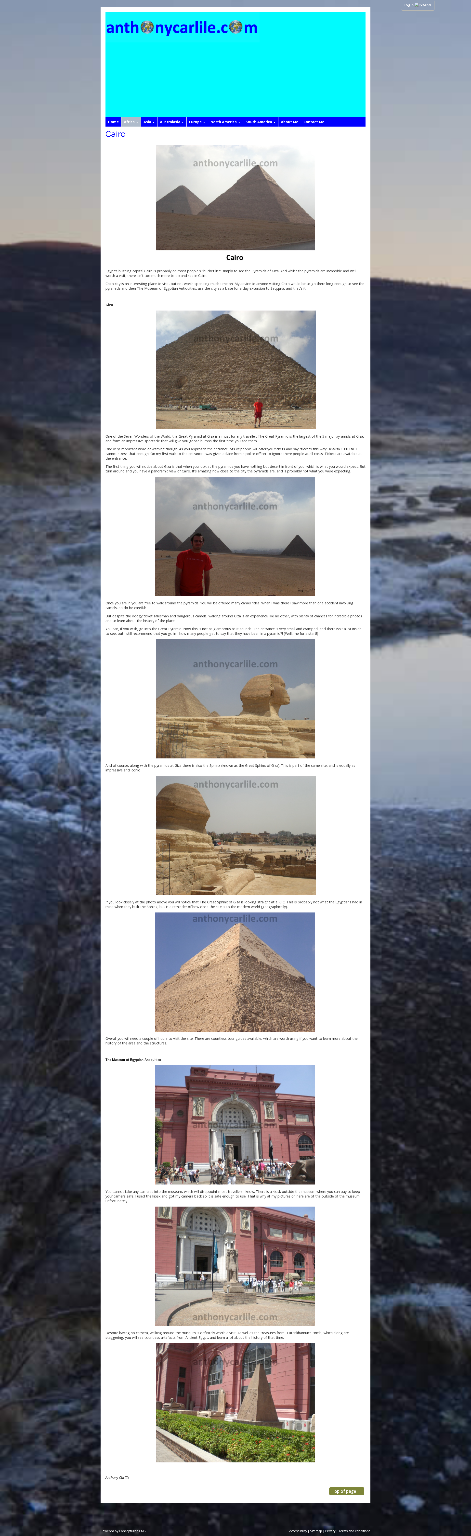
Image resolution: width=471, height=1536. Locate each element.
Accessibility (298, 1531)
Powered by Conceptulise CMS (123, 1531)
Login (409, 5)
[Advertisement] (235, 80)
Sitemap (316, 1531)
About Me (289, 121)
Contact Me (313, 121)
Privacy (330, 1531)
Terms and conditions (354, 1531)
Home (113, 121)
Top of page (344, 1491)
